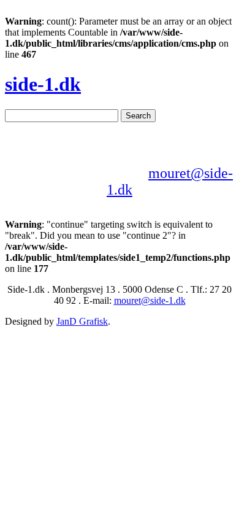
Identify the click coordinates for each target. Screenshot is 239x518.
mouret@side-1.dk (150, 300)
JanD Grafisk (82, 321)
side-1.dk (43, 84)
